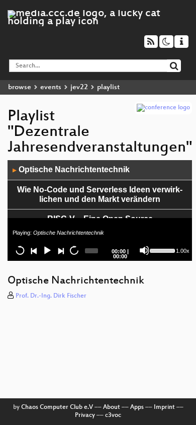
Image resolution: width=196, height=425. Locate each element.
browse (19, 87)
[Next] (60, 250)
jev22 (79, 87)
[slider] (161, 250)
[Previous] (33, 250)
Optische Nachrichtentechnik (71, 169)
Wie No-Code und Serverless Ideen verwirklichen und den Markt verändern (99, 194)
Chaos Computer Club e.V (57, 407)
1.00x (182, 251)
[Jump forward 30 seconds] (73, 250)
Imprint (164, 407)
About (111, 407)
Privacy (85, 415)
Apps (137, 407)
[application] (100, 210)
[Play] (46, 250)
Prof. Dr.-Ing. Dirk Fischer (51, 296)
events (50, 87)
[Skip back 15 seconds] (20, 250)
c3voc (113, 415)
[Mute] (144, 250)
